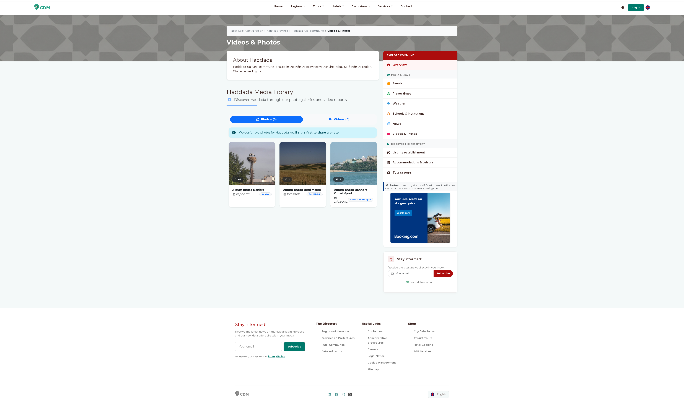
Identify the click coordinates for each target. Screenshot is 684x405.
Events (398, 83)
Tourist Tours (423, 338)
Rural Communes (333, 344)
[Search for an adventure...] (622, 7)
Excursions (359, 6)
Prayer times (402, 93)
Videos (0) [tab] (341, 119)
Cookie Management (382, 362)
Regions (296, 6)
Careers (373, 349)
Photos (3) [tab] (269, 119)
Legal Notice (376, 356)
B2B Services (422, 351)
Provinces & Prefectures (338, 338)
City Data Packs (424, 331)
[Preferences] (648, 7)
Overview (400, 65)
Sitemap (373, 369)
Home (278, 6)
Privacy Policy (276, 356)
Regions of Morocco (335, 331)
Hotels (336, 6)
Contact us (375, 331)
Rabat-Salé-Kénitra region (246, 30)
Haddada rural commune (308, 30)
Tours (317, 6)
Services (384, 6)
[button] (636, 7)
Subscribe (443, 273)
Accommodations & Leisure (413, 162)
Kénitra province (277, 30)
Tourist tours (402, 172)
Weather (399, 103)
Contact (406, 6)
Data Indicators (332, 351)
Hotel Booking (423, 344)
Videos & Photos (405, 133)
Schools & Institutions (408, 113)
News (397, 124)
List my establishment (409, 152)
